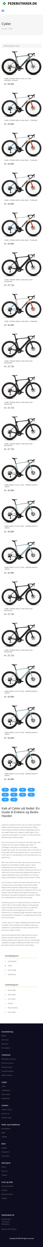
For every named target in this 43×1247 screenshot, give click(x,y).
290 (5, 794)
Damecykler (12, 1012)
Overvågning (6, 1048)
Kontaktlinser (6, 1128)
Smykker (4, 1190)
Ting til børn (5, 1156)
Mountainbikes (13, 1008)
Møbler (4, 1036)
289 (31, 789)
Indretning (5, 1040)
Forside (4, 29)
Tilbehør (4, 1137)
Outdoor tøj (5, 1113)
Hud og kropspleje (7, 1186)
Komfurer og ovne (7, 1063)
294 (5, 799)
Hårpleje (4, 1198)
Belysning (5, 1044)
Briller (3, 1133)
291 (14, 794)
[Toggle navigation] (3, 11)
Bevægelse (5, 1152)
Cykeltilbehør (12, 961)
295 (14, 799)
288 (22, 789)
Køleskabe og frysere (9, 1059)
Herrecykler (12, 999)
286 (5, 789)
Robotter (5, 1171)
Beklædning (12, 974)
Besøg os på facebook (9, 1229)
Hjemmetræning (7, 1194)
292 (22, 794)
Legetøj (4, 1148)
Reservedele (12, 970)
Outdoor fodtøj (6, 1118)
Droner (4, 1167)
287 (14, 789)
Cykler (11, 29)
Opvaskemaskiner (8, 1071)
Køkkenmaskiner (7, 1075)
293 (31, 794)
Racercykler (12, 990)
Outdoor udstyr (7, 1109)
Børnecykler (12, 994)
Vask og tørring (7, 1067)
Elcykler (10, 1003)
